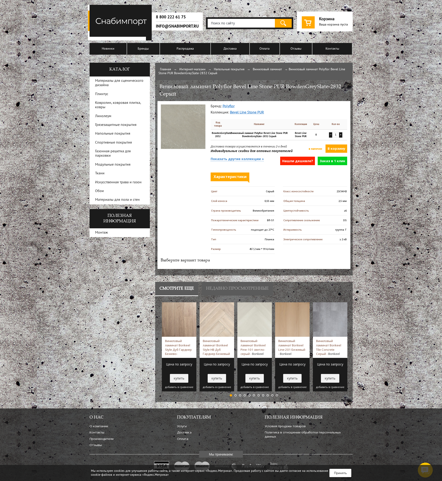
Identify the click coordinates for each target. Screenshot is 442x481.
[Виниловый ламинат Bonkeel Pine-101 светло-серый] (254, 304)
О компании (99, 426)
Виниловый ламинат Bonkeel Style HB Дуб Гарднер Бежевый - (216, 347)
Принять (340, 473)
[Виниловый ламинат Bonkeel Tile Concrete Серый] (330, 304)
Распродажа (185, 48)
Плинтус (101, 94)
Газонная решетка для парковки (113, 153)
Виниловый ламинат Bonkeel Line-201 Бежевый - (291, 347)
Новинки (108, 48)
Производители (101, 439)
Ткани (100, 173)
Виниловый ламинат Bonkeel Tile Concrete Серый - (328, 347)
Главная (165, 69)
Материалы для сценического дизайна (119, 83)
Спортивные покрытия (113, 142)
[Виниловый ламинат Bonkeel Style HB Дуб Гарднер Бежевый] (217, 304)
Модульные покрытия (113, 164)
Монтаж (101, 232)
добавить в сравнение (179, 387)
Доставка (230, 48)
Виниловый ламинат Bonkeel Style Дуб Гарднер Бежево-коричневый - (178, 347)
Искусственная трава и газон (118, 182)
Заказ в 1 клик (332, 161)
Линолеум (103, 116)
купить (179, 378)
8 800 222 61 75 (171, 17)
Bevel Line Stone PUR (247, 112)
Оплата (264, 48)
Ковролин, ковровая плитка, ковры (118, 105)
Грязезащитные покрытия (116, 125)
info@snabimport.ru (177, 26)
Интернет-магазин (192, 69)
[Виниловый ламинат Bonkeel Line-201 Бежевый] (292, 304)
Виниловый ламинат (267, 69)
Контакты (332, 48)
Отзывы (296, 48)
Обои (99, 191)
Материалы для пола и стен (117, 199)
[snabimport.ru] (121, 39)
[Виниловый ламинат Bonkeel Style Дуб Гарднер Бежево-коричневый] (179, 304)
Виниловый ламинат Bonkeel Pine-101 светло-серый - (253, 347)
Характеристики (230, 176)
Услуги (182, 426)
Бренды (143, 48)
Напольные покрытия (229, 69)
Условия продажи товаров (285, 426)
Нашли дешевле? (297, 161)
